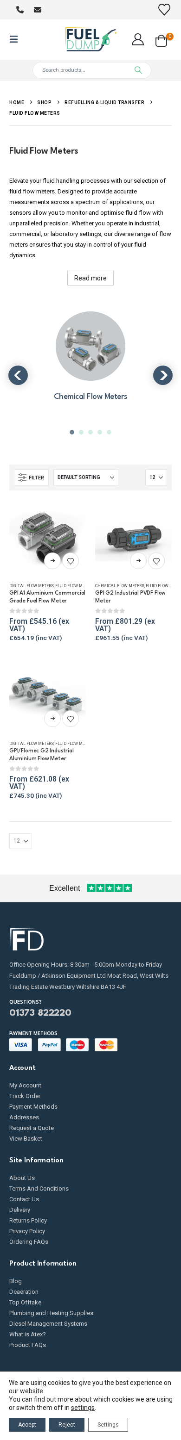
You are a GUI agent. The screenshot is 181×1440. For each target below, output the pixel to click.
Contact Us (24, 1199)
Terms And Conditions (39, 1188)
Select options (52, 560)
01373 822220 (40, 1013)
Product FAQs (27, 1344)
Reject (66, 1424)
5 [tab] (110, 432)
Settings (108, 1424)
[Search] (138, 70)
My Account (25, 1085)
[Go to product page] (47, 538)
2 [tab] (82, 432)
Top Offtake (25, 1302)
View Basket (25, 1138)
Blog (15, 1281)
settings (83, 1407)
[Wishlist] (164, 10)
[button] (16, 39)
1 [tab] (73, 432)
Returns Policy (28, 1220)
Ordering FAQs (28, 1241)
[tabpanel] (91, 362)
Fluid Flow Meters (75, 585)
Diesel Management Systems (48, 1323)
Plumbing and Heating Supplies (51, 1313)
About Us (22, 1177)
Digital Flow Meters (31, 585)
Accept (27, 1424)
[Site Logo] (90, 39)
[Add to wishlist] (70, 560)
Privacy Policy (27, 1231)
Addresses (24, 1117)
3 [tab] (91, 432)
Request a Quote (31, 1127)
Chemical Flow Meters (119, 585)
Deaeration (24, 1291)
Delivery (19, 1209)
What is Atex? (27, 1334)
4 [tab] (100, 432)
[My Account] (138, 39)
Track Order (24, 1095)
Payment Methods (33, 1106)
